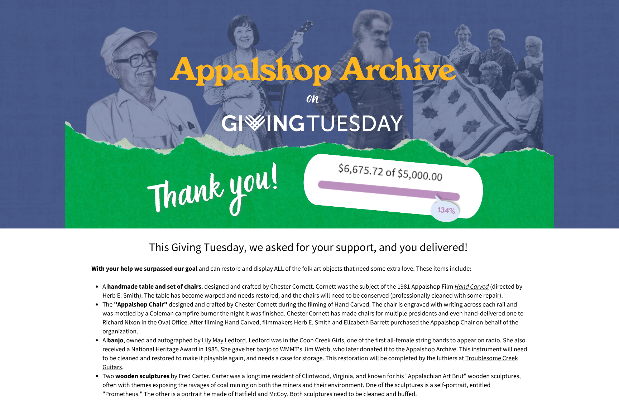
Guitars (112, 367)
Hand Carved (472, 286)
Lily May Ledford (224, 340)
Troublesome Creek (491, 358)
